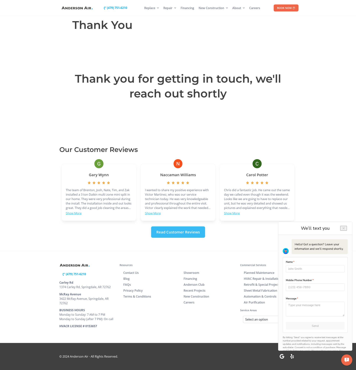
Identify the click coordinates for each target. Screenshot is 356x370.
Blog (126, 279)
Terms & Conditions (137, 296)
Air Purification (254, 302)
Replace (149, 8)
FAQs (127, 284)
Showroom (191, 273)
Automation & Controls (260, 296)
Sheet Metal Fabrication (260, 290)
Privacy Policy (133, 290)
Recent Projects (194, 290)
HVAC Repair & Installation (262, 279)
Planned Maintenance (259, 273)
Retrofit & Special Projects (262, 284)
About (236, 8)
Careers (254, 8)
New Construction (211, 8)
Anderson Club (194, 284)
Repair (167, 8)
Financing (187, 8)
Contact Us (131, 273)
